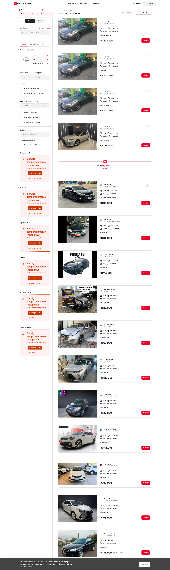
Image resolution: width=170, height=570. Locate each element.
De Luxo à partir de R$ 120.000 (33, 93)
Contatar (146, 40)
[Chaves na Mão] (23, 3)
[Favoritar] (147, 22)
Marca (24, 44)
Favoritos (138, 4)
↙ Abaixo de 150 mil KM (29, 145)
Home (60, 11)
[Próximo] (94, 42)
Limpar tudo (47, 10)
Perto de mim (45, 28)
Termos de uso (58, 564)
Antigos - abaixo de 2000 (32, 122)
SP (71, 11)
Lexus (76, 11)
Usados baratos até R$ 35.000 (33, 84)
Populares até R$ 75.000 (32, 88)
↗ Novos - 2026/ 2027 (31, 112)
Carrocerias (34, 44)
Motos (40, 21)
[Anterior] (90, 42)
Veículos (83, 4)
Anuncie (96, 4)
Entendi (143, 564)
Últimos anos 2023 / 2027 (32, 117)
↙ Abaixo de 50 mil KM (29, 140)
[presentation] (27, 77)
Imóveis (71, 4)
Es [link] (80, 11)
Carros (30, 21)
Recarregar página (35, 173)
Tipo (43, 44)
